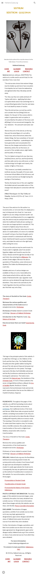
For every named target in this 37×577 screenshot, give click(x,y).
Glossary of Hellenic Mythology (20, 313)
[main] (18, 10)
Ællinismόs (24, 257)
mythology (6, 409)
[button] (2, 2)
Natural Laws (16, 378)
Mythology (20, 307)
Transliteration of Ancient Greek (15, 484)
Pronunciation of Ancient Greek (15, 480)
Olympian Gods (7, 380)
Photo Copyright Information (24, 506)
